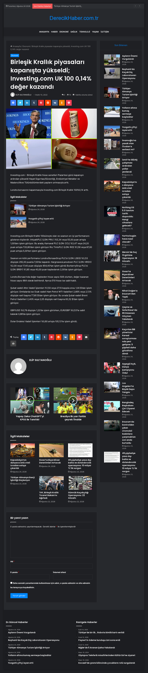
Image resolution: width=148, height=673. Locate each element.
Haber (54, 32)
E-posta (14, 572)
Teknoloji (84, 32)
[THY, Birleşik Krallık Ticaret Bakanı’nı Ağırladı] (51, 483)
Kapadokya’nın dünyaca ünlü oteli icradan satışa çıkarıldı (20, 464)
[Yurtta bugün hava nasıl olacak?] (112, 239)
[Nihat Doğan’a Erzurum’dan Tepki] (112, 294)
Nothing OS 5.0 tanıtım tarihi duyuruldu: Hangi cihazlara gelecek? (128, 216)
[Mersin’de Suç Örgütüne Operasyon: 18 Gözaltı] (112, 256)
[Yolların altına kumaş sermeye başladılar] (112, 111)
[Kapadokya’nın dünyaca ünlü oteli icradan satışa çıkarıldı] (22, 450)
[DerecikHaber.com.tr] (74, 18)
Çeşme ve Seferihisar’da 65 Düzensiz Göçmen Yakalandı (129, 313)
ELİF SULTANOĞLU (23, 95)
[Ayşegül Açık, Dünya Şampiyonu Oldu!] (112, 367)
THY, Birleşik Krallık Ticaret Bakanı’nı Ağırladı (49, 495)
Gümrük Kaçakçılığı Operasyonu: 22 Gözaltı (78, 495)
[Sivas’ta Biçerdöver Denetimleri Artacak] (51, 450)
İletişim (105, 32)
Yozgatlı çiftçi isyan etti (41, 218)
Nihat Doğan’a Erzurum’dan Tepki (129, 293)
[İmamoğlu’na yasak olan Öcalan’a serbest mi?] (112, 144)
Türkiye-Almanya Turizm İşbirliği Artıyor (71, 6)
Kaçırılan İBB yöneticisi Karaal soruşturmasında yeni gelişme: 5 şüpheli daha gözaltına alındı (129, 341)
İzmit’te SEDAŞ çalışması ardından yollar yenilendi (129, 165)
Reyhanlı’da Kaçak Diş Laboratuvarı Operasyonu (129, 74)
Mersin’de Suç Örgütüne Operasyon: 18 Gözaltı (129, 257)
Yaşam (95, 32)
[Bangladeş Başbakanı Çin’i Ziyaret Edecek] (112, 406)
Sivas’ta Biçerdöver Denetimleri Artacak (50, 461)
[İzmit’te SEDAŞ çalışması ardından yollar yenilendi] (112, 163)
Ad (12, 561)
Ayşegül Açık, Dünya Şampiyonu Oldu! (129, 368)
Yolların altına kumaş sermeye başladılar (129, 112)
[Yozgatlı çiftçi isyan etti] (18, 222)
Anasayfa (44, 32)
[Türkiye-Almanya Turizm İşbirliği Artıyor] (18, 209)
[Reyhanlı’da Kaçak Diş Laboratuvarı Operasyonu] (112, 73)
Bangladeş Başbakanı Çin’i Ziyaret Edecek (128, 407)
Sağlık (74, 32)
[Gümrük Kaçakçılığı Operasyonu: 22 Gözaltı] (80, 483)
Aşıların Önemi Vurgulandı (129, 57)
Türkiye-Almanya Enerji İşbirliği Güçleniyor (22, 479)
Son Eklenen (120, 45)
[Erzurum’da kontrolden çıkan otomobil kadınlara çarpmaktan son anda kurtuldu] (112, 425)
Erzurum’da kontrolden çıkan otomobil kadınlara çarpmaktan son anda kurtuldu (129, 432)
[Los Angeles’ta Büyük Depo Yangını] (112, 387)
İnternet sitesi (59, 572)
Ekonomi (64, 32)
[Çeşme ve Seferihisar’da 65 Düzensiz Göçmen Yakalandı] (112, 311)
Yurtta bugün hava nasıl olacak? (129, 238)
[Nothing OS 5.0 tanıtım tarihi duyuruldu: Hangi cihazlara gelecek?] (112, 211)
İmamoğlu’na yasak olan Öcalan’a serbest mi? (129, 145)
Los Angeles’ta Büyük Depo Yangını (128, 388)
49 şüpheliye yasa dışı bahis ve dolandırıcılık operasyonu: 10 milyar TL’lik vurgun (79, 464)
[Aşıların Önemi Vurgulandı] (112, 59)
